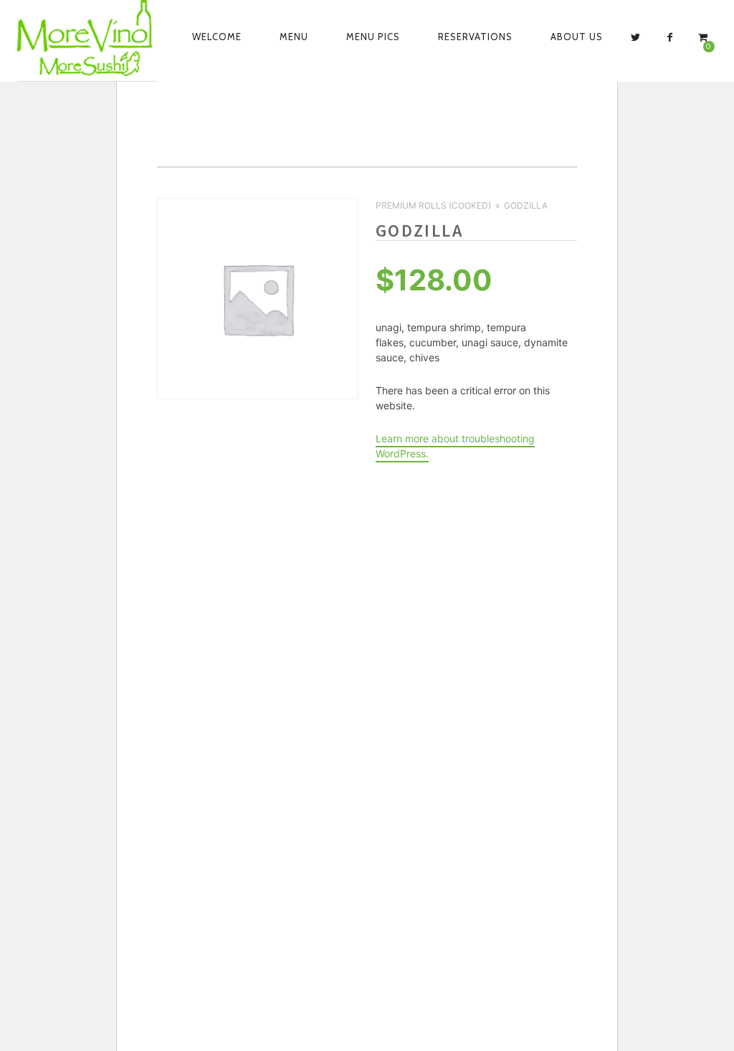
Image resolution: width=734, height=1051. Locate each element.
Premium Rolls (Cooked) (433, 205)
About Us (576, 36)
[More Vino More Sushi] (86, 38)
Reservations (475, 36)
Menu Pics (373, 36)
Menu (294, 36)
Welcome (217, 36)
